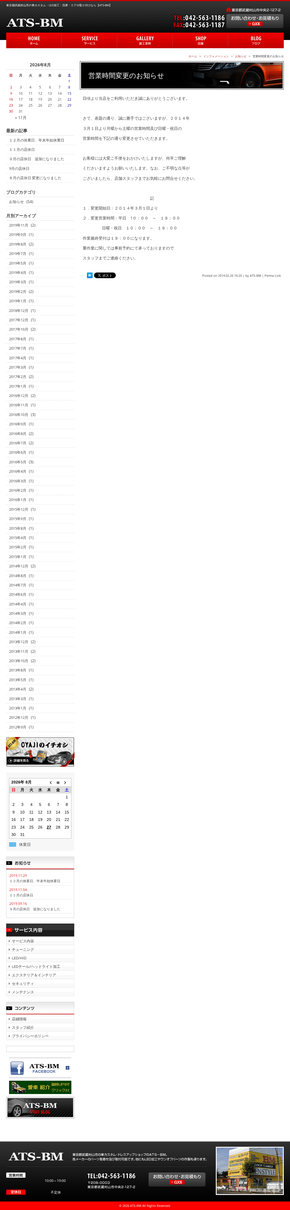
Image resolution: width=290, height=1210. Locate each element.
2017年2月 (17, 376)
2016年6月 (17, 452)
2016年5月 (17, 461)
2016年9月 (17, 423)
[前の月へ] (49, 782)
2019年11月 (18, 225)
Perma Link (273, 275)
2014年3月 (17, 613)
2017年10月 (18, 329)
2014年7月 (17, 585)
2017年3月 (17, 367)
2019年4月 (17, 272)
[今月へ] (58, 782)
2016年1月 (17, 499)
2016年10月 (18, 414)
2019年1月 (17, 300)
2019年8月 (17, 244)
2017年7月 (17, 348)
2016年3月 (17, 480)
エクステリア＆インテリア (34, 974)
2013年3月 (17, 698)
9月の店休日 (19, 168)
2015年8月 (17, 528)
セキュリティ (23, 983)
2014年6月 (17, 594)
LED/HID (19, 957)
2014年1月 (17, 632)
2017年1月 (17, 386)
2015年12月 (18, 509)
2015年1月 (17, 556)
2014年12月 (18, 566)
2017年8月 (17, 338)
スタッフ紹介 (23, 1027)
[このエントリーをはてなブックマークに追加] (90, 276)
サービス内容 (23, 940)
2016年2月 (17, 490)
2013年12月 (18, 641)
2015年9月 (17, 518)
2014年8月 (17, 575)
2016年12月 (18, 395)
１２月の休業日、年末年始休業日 (36, 140)
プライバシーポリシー (30, 1035)
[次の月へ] (66, 782)
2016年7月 (17, 442)
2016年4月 (17, 471)
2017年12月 (18, 319)
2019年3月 (17, 281)
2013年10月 (18, 660)
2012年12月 (18, 717)
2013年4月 (17, 689)
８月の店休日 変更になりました (35, 177)
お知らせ (16, 201)
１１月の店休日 (22, 149)
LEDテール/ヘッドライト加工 (36, 966)
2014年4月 (17, 604)
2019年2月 (17, 291)
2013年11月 (18, 651)
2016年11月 (18, 404)
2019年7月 (17, 253)
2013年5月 (17, 679)
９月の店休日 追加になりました (36, 158)
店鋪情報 (19, 1018)
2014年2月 (17, 622)
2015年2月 (17, 547)
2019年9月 (17, 234)
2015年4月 (17, 537)
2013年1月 (17, 708)
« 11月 (21, 117)
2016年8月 (17, 433)
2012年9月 (17, 727)
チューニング (23, 949)
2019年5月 (17, 263)
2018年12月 (18, 310)
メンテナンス (23, 991)
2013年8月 (17, 670)
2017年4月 (17, 357)
